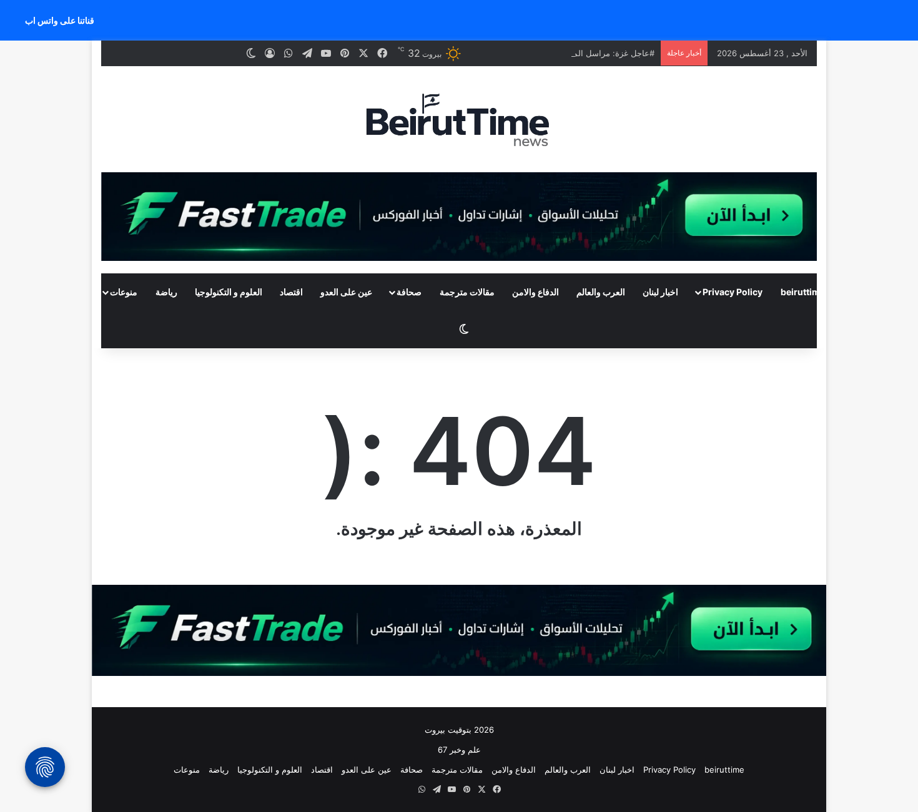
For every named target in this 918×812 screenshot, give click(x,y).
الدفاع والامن (535, 291)
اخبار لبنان (660, 291)
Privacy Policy (733, 291)
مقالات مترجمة (467, 291)
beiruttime (803, 291)
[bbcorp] (459, 215)
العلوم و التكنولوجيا (228, 291)
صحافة (409, 291)
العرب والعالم (600, 291)
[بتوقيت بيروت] (458, 119)
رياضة (166, 291)
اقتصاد (291, 291)
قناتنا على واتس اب (59, 20)
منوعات (123, 291)
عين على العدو (346, 291)
